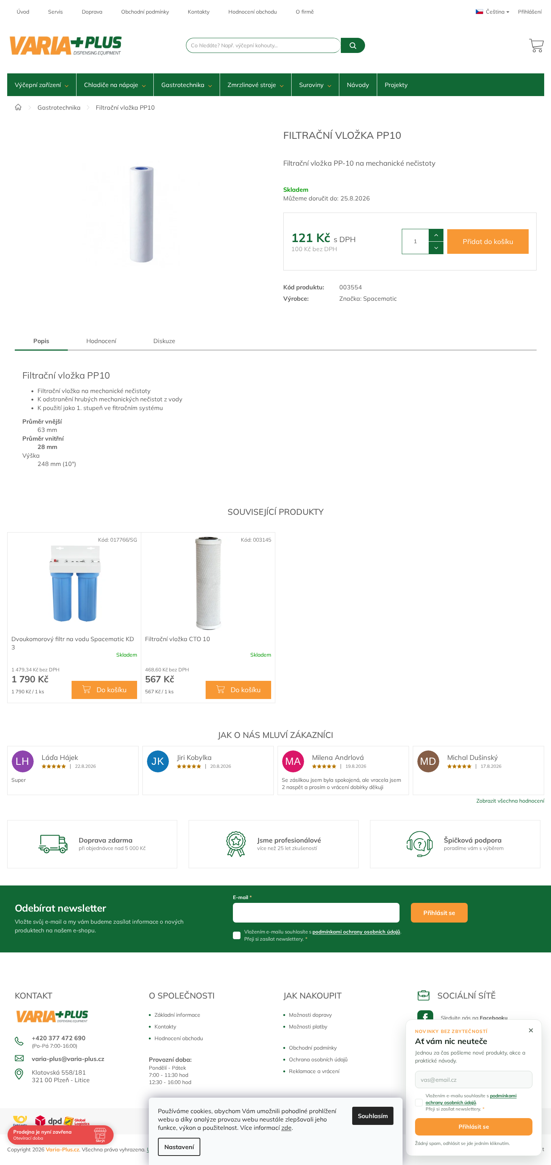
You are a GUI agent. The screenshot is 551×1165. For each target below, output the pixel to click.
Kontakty (198, 11)
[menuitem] (41, 84)
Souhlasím (373, 1116)
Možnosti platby (308, 1026)
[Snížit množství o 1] (436, 248)
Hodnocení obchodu (252, 11)
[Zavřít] (531, 1030)
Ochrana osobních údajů (318, 1059)
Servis (55, 11)
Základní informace (177, 1014)
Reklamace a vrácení (314, 1071)
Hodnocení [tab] (101, 341)
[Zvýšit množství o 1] (436, 235)
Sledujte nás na (474, 1017)
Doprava (92, 11)
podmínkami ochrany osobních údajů (356, 932)
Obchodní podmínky (145, 11)
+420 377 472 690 (59, 1038)
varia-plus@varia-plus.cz (68, 1058)
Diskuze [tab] (164, 341)
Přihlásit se (439, 912)
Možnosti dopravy (310, 1014)
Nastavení (179, 1147)
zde (286, 1127)
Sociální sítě (466, 995)
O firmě (305, 11)
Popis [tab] (41, 341)
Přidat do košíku (488, 241)
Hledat (353, 45)
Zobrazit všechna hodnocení (510, 800)
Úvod (23, 11)
